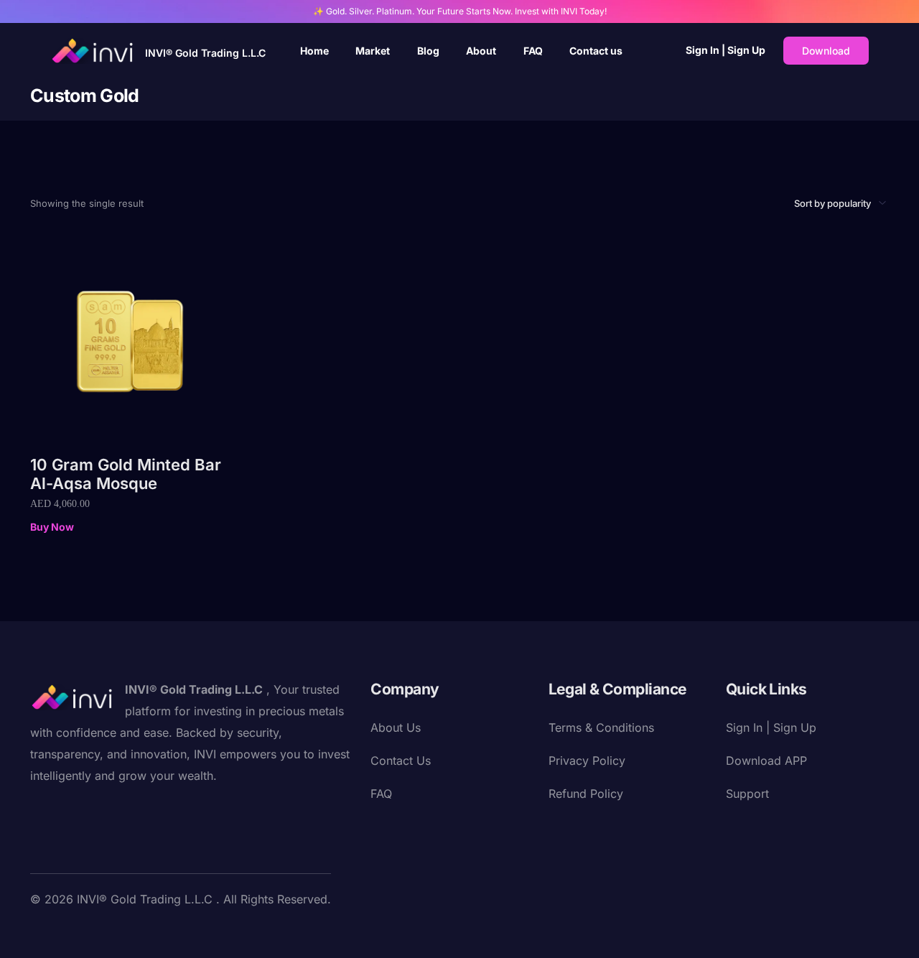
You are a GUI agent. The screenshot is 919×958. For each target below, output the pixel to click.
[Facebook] (41, 932)
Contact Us (400, 760)
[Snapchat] (156, 932)
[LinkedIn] (133, 932)
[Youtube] (87, 932)
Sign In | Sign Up (725, 50)
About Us (395, 727)
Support (747, 793)
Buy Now (52, 527)
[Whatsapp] (202, 932)
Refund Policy (586, 793)
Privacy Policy (587, 760)
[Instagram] (110, 932)
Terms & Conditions (601, 727)
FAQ (381, 793)
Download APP (766, 760)
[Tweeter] (64, 932)
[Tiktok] (179, 932)
